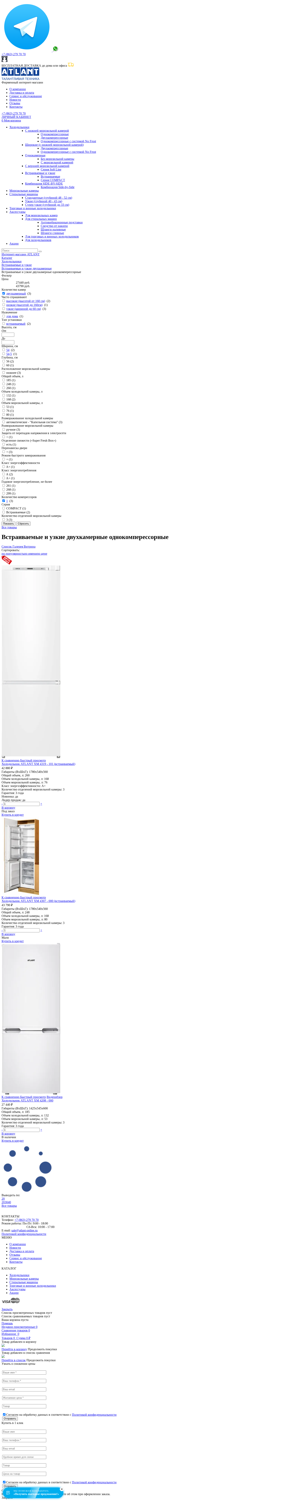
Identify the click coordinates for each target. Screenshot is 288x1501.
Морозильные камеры (24, 190)
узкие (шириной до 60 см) (23, 308)
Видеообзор (54, 1097)
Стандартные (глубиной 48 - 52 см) (48, 197)
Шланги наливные (53, 229)
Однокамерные (35, 155)
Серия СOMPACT (53, 180)
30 (6, 1202)
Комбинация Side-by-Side (57, 187)
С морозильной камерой (57, 162)
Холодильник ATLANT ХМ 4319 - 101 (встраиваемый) (38, 764)
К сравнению (11, 760)
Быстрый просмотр (33, 760)
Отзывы (14, 103)
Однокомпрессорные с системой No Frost (68, 141)
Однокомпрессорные (55, 134)
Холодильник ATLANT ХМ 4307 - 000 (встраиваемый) (38, 901)
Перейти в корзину (14, 1349)
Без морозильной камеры (57, 159)
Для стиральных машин (41, 219)
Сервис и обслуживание (25, 96)
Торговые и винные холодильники (32, 208)
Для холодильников (38, 240)
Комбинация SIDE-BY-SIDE (44, 183)
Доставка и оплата (21, 92)
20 (3, 1198)
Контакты (16, 106)
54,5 (9, 354)
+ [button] (41, 803)
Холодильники (19, 127)
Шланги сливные (52, 233)
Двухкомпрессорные (54, 137)
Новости (15, 99)
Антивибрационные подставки (62, 222)
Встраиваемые (50, 176)
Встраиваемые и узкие (40, 173)
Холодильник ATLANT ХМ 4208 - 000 (27, 1100)
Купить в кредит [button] (13, 814)
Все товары (9, 527)
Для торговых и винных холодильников (52, 236)
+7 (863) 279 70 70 (14, 54)
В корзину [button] (8, 807)
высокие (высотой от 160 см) (25, 301)
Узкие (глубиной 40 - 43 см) (43, 201)
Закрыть (7, 1309)
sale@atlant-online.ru (24, 1230)
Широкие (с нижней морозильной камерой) (54, 144)
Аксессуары (17, 211)
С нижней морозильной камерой (47, 130)
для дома (12, 316)
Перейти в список (14, 1360)
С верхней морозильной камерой (47, 166)
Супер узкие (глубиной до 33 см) (47, 204)
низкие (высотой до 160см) (24, 305)
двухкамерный (16, 293)
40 (9, 1202)
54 (7, 350)
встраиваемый (15, 323)
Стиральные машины (23, 194)
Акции (14, 243)
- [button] (2, 803)
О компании (17, 89)
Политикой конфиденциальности (24, 1234)
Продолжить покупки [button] (42, 1349)
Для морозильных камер (41, 215)
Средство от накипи (54, 226)
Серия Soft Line (51, 169)
